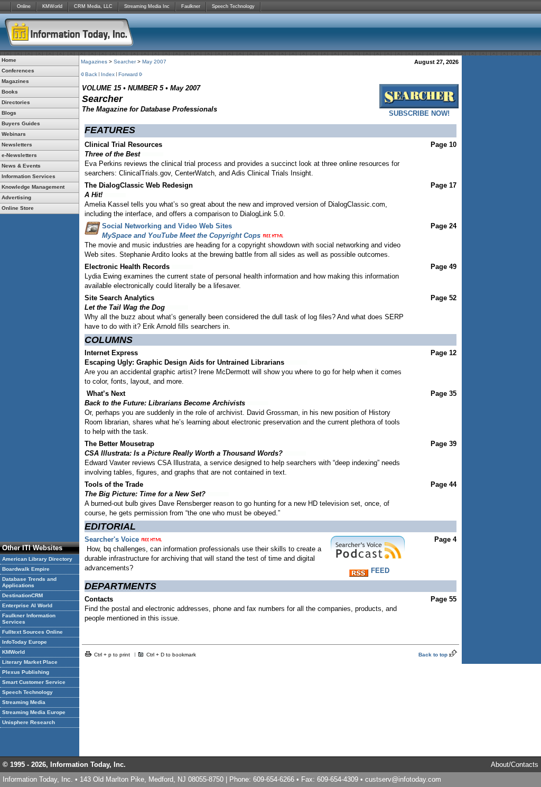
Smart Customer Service (34, 682)
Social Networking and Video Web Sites (167, 226)
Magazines (94, 61)
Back (91, 74)
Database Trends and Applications (29, 582)
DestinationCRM (22, 595)
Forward (128, 74)
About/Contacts (514, 765)
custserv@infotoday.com (403, 779)
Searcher (125, 61)
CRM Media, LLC (93, 6)
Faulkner (190, 6)
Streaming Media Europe (34, 712)
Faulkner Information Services (28, 619)
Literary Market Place (30, 662)
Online (24, 6)
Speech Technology (233, 6)
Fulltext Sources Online (32, 632)
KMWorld (52, 6)
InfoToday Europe (24, 642)
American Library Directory (37, 559)
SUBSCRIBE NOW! (419, 113)
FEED (380, 571)
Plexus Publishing (25, 672)
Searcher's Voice (112, 539)
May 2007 (154, 61)
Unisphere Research (28, 722)
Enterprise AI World (27, 605)
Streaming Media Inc (147, 6)
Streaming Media (23, 702)
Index (108, 74)
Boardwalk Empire (26, 569)
